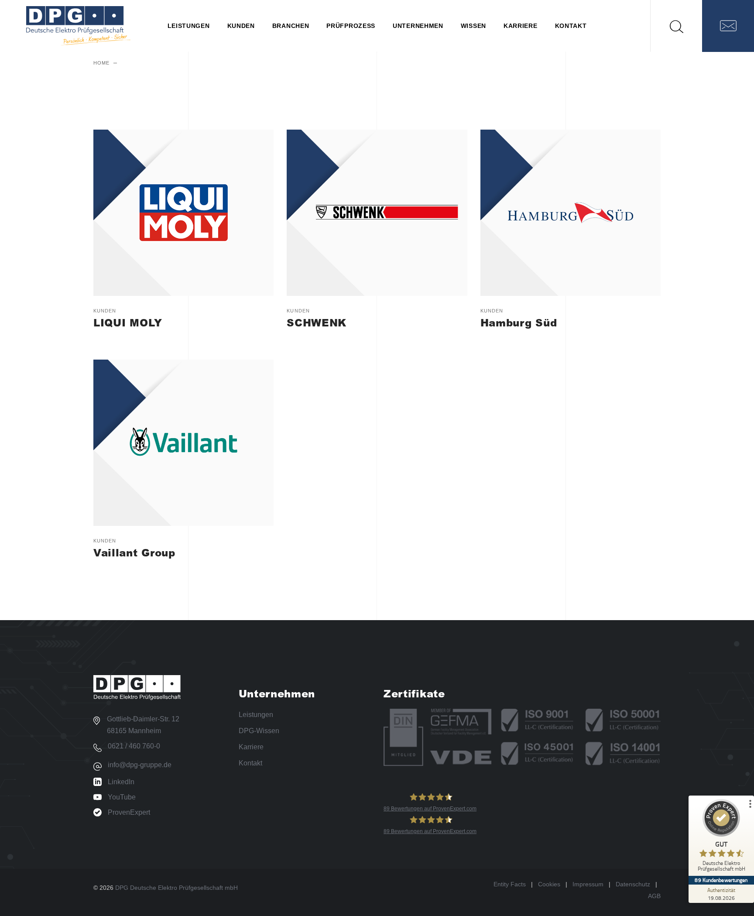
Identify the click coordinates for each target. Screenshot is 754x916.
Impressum (587, 884)
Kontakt (250, 763)
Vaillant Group (134, 552)
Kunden (105, 310)
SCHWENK (316, 322)
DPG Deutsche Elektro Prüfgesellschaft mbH (176, 887)
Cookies (549, 884)
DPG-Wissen (259, 730)
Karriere (251, 747)
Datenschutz (633, 884)
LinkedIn (121, 782)
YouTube (122, 797)
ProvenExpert (129, 812)
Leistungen (256, 714)
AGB (654, 895)
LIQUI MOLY (127, 322)
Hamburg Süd (518, 322)
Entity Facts (510, 884)
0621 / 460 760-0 (134, 746)
